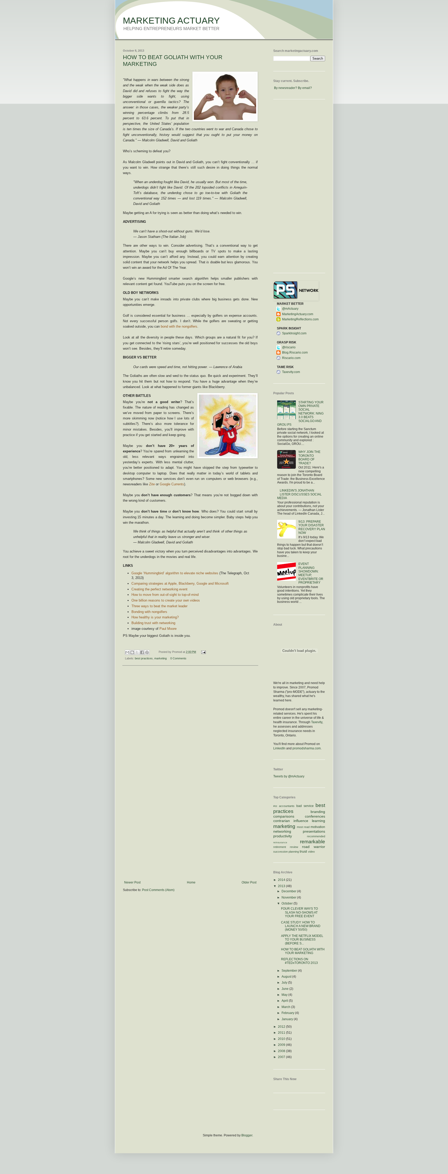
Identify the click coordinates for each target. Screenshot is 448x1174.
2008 (282, 1051)
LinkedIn (279, 748)
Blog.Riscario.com (295, 352)
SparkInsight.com (294, 333)
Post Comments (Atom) (158, 890)
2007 (282, 1057)
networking (282, 831)
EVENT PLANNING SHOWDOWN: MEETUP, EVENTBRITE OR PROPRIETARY (310, 573)
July (285, 982)
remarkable (312, 841)
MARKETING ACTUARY (171, 20)
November (289, 897)
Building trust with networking (153, 623)
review (294, 846)
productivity (282, 836)
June (285, 989)
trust (303, 851)
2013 (282, 886)
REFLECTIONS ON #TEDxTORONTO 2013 (299, 961)
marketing (160, 658)
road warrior (313, 847)
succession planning (286, 851)
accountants (287, 805)
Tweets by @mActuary (288, 776)
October (287, 903)
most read (303, 826)
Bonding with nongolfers (149, 612)
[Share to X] (137, 652)
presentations (314, 831)
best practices (144, 658)
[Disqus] (190, 737)
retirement (279, 846)
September (290, 970)
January (288, 1019)
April (285, 1001)
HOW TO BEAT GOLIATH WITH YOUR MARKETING (303, 951)
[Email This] (127, 652)
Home (191, 882)
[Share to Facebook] (142, 652)
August (287, 976)
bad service (305, 806)
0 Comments (178, 658)
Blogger (246, 1135)
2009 (282, 1045)
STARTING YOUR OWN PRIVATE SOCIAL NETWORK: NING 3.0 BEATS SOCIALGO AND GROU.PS (300, 413)
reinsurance (280, 842)
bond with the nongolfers (179, 326)
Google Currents (172, 484)
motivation (318, 827)
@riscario (289, 347)
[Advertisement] (190, 841)
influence (300, 821)
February (288, 1013)
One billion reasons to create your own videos (165, 600)
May (285, 995)
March (286, 1007)
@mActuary (290, 308)
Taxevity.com (291, 372)
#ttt (275, 806)
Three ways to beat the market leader (159, 606)
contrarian (281, 821)
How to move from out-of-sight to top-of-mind (165, 595)
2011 (282, 1032)
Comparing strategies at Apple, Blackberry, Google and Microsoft (180, 583)
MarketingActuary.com (297, 314)
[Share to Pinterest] (147, 652)
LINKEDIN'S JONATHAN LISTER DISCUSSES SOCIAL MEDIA (299, 494)
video (311, 851)
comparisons (283, 816)
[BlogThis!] (132, 652)
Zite (152, 484)
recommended (316, 836)
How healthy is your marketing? (155, 617)
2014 (282, 880)
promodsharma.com (306, 748)
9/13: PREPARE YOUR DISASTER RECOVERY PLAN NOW (311, 527)
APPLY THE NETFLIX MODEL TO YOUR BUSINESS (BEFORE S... (302, 939)
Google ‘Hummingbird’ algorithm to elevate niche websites (174, 573)
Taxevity (316, 722)
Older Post (249, 882)
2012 (282, 1026)
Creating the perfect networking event (159, 589)
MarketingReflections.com (300, 319)
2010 (282, 1039)
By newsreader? (285, 88)
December (289, 891)
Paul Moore (168, 629)
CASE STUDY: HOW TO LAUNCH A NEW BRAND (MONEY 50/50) (300, 926)
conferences (315, 816)
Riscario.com (291, 358)
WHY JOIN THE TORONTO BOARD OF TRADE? (309, 457)
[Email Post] (203, 651)
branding (318, 812)
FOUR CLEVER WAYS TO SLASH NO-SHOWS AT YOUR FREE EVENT (299, 912)
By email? (305, 88)
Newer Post (132, 882)
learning (318, 821)
